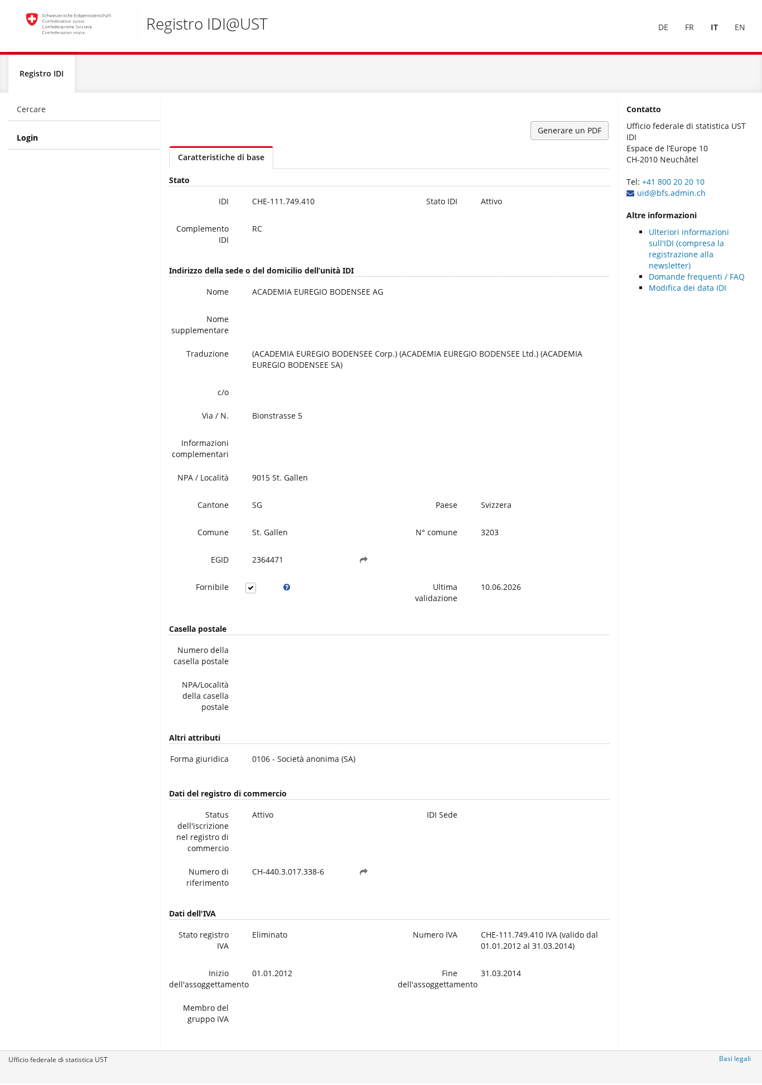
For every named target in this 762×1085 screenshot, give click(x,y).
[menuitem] (663, 27)
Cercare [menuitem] (31, 109)
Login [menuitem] (27, 137)
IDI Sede (442, 814)
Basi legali (735, 1058)
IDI (224, 201)
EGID (220, 559)
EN (740, 27)
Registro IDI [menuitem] (42, 73)
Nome (217, 291)
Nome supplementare (200, 324)
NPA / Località (203, 477)
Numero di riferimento (207, 877)
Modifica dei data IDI (687, 287)
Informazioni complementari (200, 448)
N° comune (436, 532)
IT (714, 27)
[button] (364, 559)
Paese (446, 505)
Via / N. (215, 415)
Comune (213, 532)
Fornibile (212, 587)
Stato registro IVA (204, 940)
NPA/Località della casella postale (205, 695)
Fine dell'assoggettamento (432, 979)
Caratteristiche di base (221, 157)
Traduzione (207, 353)
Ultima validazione (436, 592)
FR (689, 27)
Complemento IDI (202, 234)
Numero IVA (435, 934)
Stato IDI (441, 201)
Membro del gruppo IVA (206, 1013)
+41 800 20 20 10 (673, 181)
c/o (223, 392)
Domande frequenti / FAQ (697, 276)
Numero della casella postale (201, 655)
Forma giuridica (199, 758)
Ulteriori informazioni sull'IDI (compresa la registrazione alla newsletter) (689, 249)
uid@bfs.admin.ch (671, 193)
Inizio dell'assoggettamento (203, 979)
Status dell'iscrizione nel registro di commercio (202, 831)
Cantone (213, 505)
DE (663, 27)
